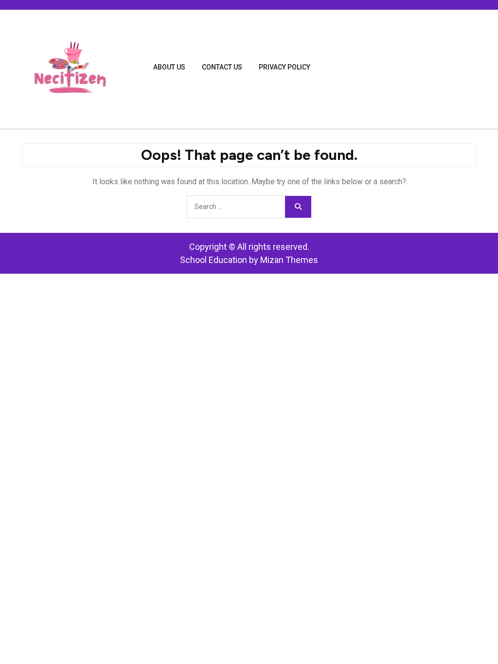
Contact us (222, 67)
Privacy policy (284, 67)
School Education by (249, 260)
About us (169, 67)
